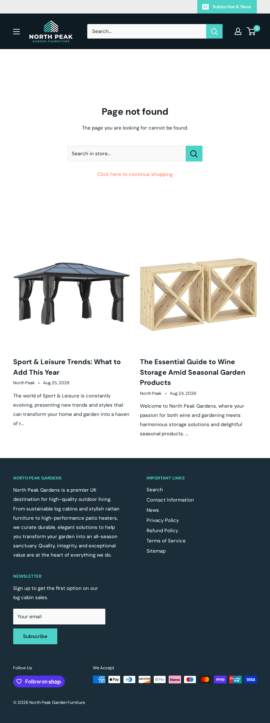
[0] (251, 31)
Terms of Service (166, 540)
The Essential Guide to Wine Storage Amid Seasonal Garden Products (192, 372)
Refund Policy (162, 530)
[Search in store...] (194, 153)
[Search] (214, 31)
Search (155, 489)
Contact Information (170, 500)
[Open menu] (16, 31)
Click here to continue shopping (135, 174)
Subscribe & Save (232, 7)
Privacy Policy (163, 520)
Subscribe (35, 636)
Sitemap (156, 551)
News (153, 510)
